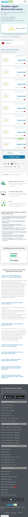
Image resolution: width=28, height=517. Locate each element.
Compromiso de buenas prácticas (9, 476)
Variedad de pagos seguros (16, 191)
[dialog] (5, 516)
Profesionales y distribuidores (8, 484)
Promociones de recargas (7, 405)
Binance (10, 36)
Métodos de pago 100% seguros (9, 481)
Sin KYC (10, 201)
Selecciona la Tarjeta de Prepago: (10, 49)
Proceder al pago (14, 157)
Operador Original (5, 454)
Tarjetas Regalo (4, 36)
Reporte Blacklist (5, 452)
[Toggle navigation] (25, 2)
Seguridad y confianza (6, 479)
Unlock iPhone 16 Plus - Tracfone (10, 457)
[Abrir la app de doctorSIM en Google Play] (19, 397)
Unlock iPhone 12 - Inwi (8, 459)
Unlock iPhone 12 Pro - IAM (9, 465)
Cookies (20, 512)
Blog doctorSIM (4, 489)
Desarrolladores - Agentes (8, 487)
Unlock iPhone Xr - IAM (8, 462)
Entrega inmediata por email (16, 181)
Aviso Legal (13, 512)
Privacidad (6, 512)
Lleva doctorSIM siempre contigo (11, 388)
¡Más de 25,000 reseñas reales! (8, 494)
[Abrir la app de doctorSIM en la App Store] (8, 397)
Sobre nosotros (5, 492)
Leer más (18, 174)
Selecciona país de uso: (7, 40)
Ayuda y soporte (5, 474)
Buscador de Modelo (6, 449)
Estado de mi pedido (6, 471)
